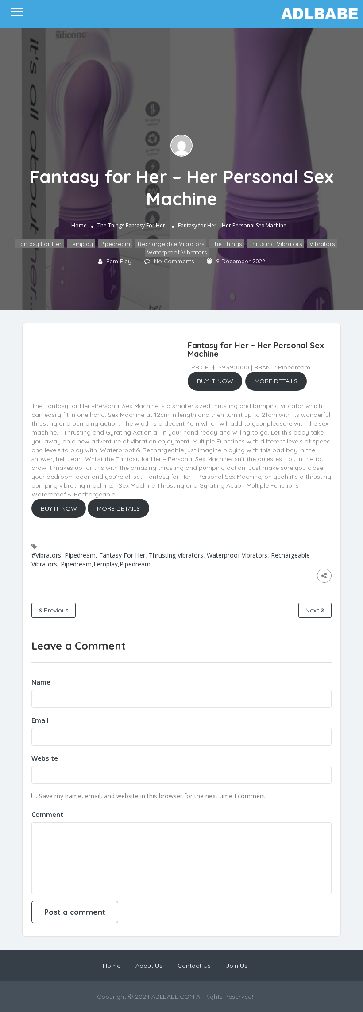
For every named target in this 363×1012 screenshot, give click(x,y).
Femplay (81, 243)
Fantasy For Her (145, 225)
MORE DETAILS (276, 381)
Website (44, 758)
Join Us (236, 966)
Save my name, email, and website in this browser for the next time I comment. (153, 796)
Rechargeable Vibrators (171, 243)
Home (79, 225)
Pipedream (115, 243)
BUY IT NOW (215, 381)
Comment (47, 814)
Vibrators (322, 243)
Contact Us (194, 966)
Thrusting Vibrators (275, 243)
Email (40, 720)
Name (40, 681)
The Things (110, 225)
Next (313, 610)
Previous (55, 610)
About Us (148, 966)
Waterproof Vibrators (177, 251)
